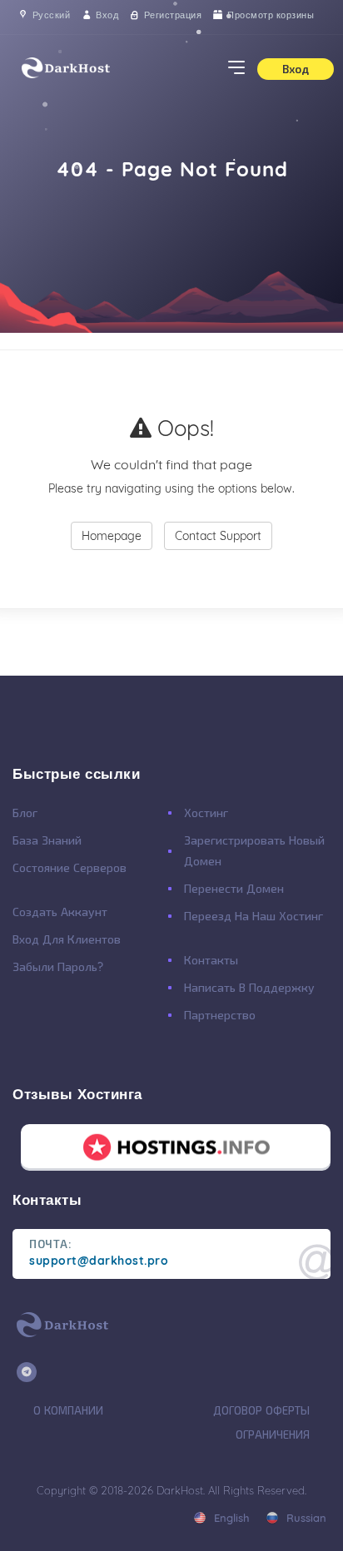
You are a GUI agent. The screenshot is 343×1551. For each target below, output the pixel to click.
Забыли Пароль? (57, 966)
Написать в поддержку (249, 987)
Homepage (112, 535)
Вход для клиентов (66, 939)
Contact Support (218, 535)
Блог (24, 812)
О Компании (68, 1410)
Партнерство (220, 1015)
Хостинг (206, 812)
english (230, 1517)
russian (304, 1517)
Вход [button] (295, 69)
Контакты (211, 960)
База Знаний (47, 840)
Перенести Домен (234, 888)
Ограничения (273, 1434)
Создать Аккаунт (59, 911)
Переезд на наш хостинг (253, 916)
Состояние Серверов (69, 867)
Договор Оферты (261, 1410)
